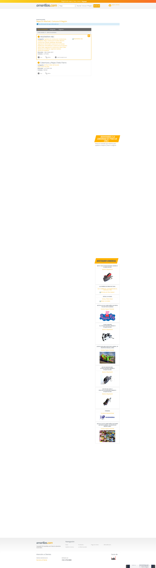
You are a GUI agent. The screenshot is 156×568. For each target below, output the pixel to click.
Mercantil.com (107, 544)
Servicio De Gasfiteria (43, 50)
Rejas (45, 40)
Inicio (66, 544)
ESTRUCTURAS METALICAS (51, 65)
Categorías (52, 29)
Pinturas (47, 42)
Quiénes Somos (69, 547)
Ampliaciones (41, 45)
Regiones (61, 29)
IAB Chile (113, 558)
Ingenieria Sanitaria (56, 49)
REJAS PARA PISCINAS (43, 66)
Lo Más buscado (82, 547)
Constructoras (62, 39)
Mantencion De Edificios (44, 49)
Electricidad (59, 42)
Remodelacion (49, 45)
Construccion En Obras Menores (55, 40)
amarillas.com (46, 5)
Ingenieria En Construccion (51, 39)
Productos (81, 544)
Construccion (41, 42)
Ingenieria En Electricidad (44, 44)
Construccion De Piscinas (58, 44)
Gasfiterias (52, 42)
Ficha (41, 57)
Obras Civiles (41, 47)
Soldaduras (41, 40)
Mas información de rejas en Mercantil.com (49, 24)
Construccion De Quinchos (60, 45)
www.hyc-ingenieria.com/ (62, 57)
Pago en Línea (94, 544)
